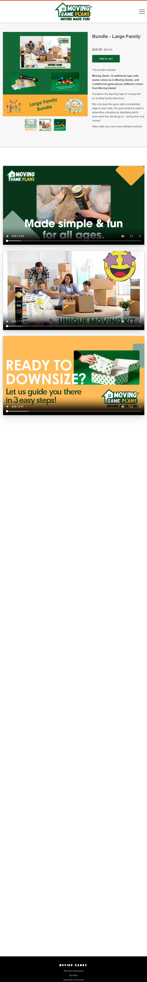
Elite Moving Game (74, 970)
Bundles (73, 975)
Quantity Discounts (73, 979)
